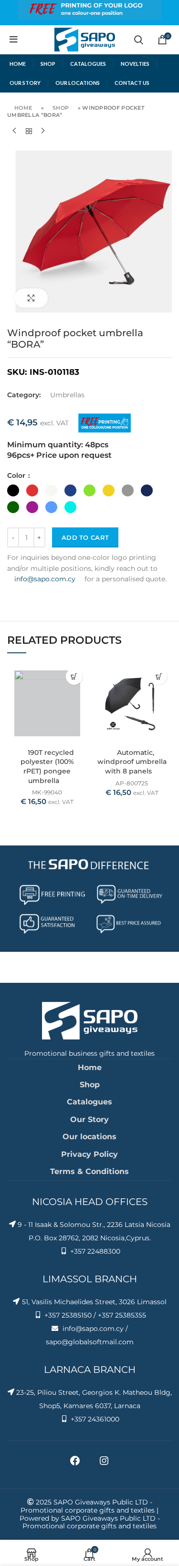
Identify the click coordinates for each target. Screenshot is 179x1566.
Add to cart (85, 537)
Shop (61, 107)
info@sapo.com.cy (44, 579)
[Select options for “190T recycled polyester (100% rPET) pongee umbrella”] (74, 676)
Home (23, 107)
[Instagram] (104, 1464)
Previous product (14, 131)
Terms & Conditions (89, 1171)
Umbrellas (67, 395)
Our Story (89, 1119)
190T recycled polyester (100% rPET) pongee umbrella (47, 766)
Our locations (89, 1136)
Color (17, 475)
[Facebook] (75, 1464)
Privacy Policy (89, 1154)
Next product (43, 131)
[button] (158, 676)
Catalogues (89, 1101)
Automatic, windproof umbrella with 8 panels (132, 761)
